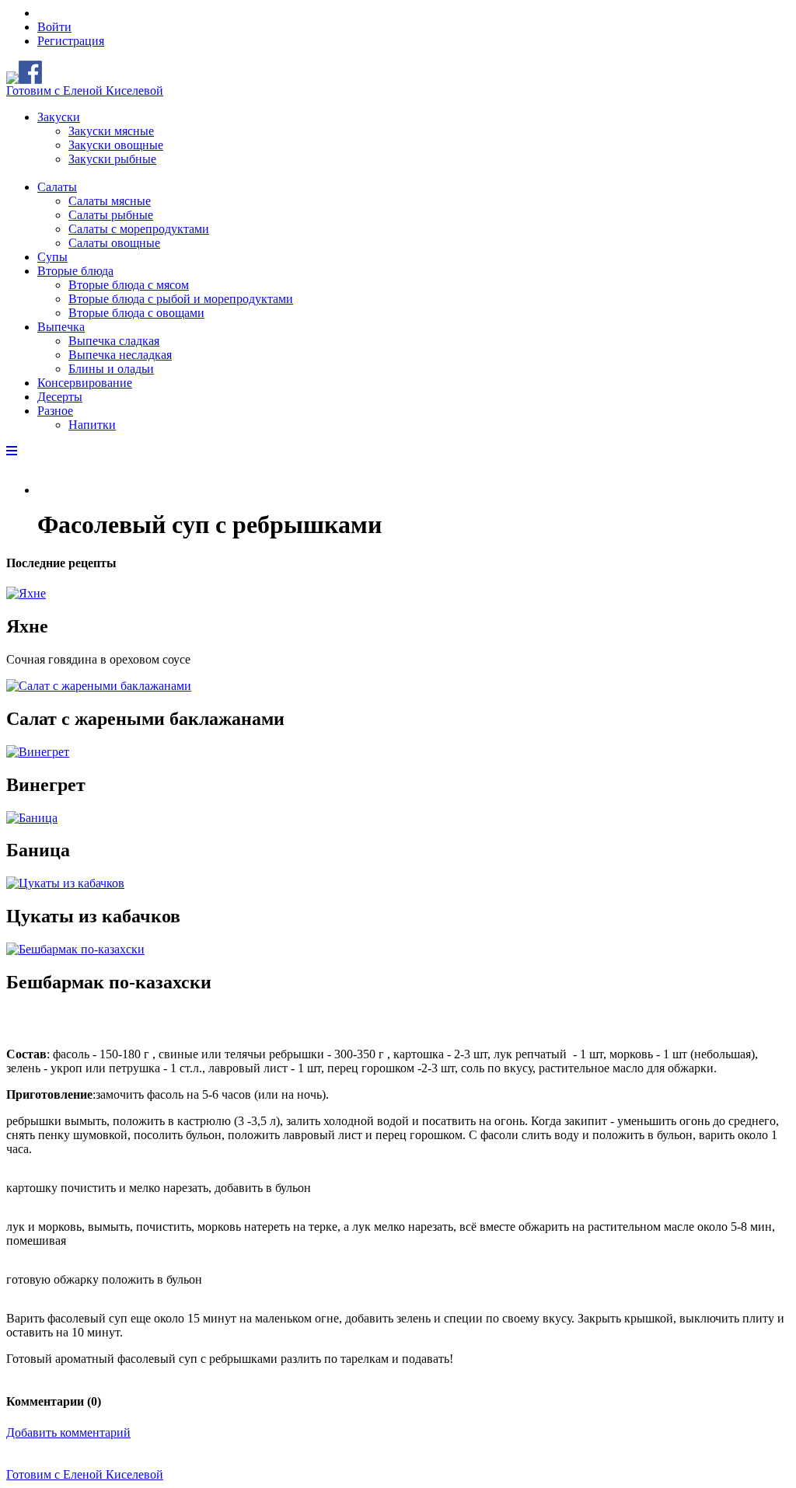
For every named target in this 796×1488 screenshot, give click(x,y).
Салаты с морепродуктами (138, 228)
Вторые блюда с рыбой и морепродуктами (180, 298)
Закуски (58, 117)
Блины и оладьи (111, 368)
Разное (55, 410)
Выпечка (61, 326)
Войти (54, 26)
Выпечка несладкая (120, 354)
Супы (52, 256)
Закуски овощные (115, 145)
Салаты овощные (114, 242)
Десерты (59, 396)
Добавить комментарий (68, 1432)
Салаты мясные (109, 200)
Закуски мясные (111, 131)
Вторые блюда (75, 270)
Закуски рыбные (112, 159)
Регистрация (70, 40)
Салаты (57, 186)
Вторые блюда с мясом (128, 284)
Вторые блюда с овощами (136, 312)
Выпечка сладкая (113, 340)
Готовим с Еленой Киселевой (84, 90)
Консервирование (84, 382)
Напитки (92, 424)
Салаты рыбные (110, 214)
